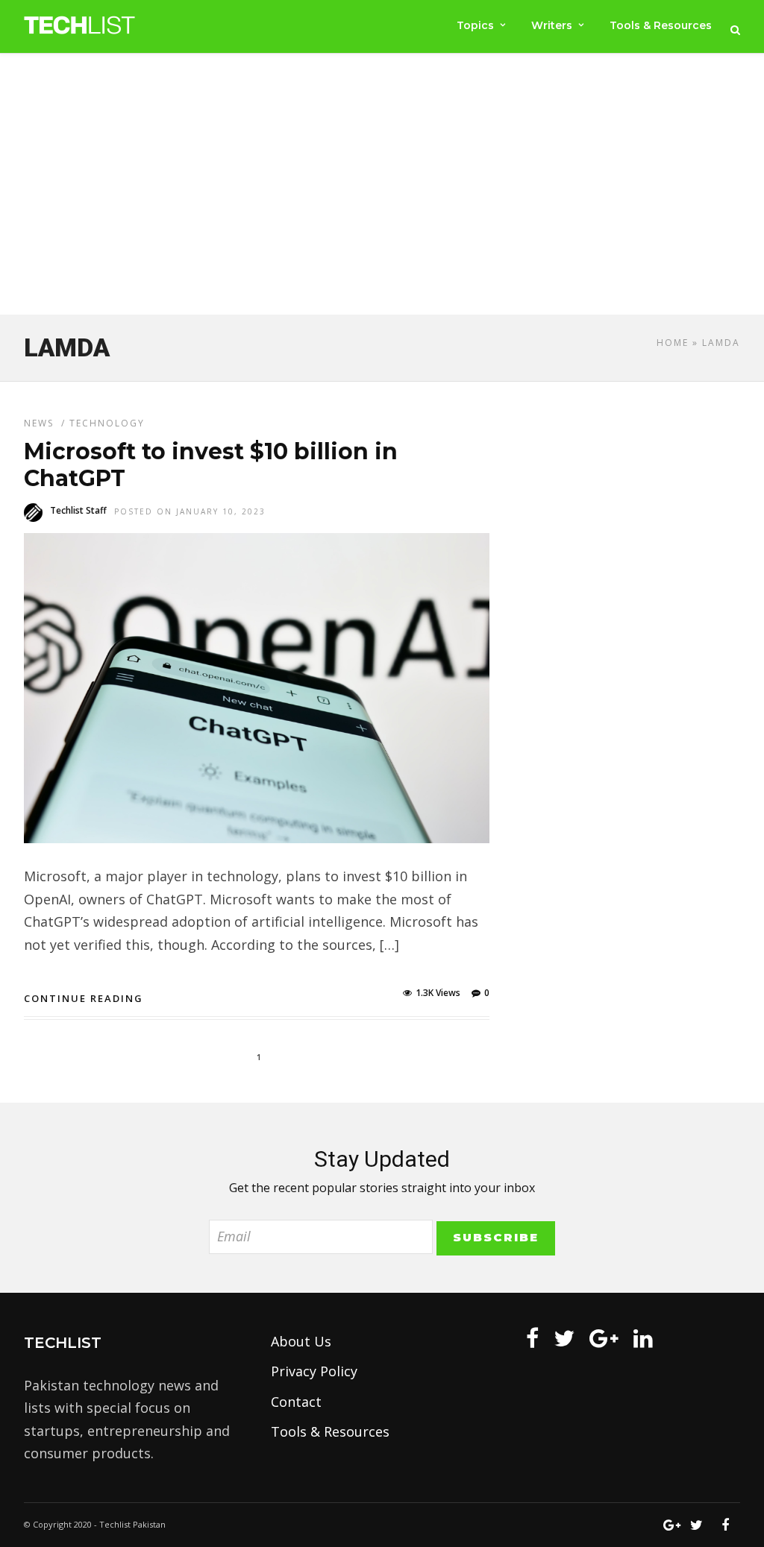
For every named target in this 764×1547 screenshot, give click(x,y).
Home (673, 342)
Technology (107, 423)
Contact (296, 1402)
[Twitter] (564, 1338)
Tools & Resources (661, 25)
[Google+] (604, 1338)
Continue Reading (83, 998)
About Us (301, 1341)
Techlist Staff (78, 510)
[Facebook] (532, 1338)
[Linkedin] (643, 1338)
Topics (475, 25)
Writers (551, 25)
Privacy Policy (314, 1371)
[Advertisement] (382, 187)
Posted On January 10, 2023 (190, 511)
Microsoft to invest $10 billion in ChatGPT (211, 465)
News (39, 423)
